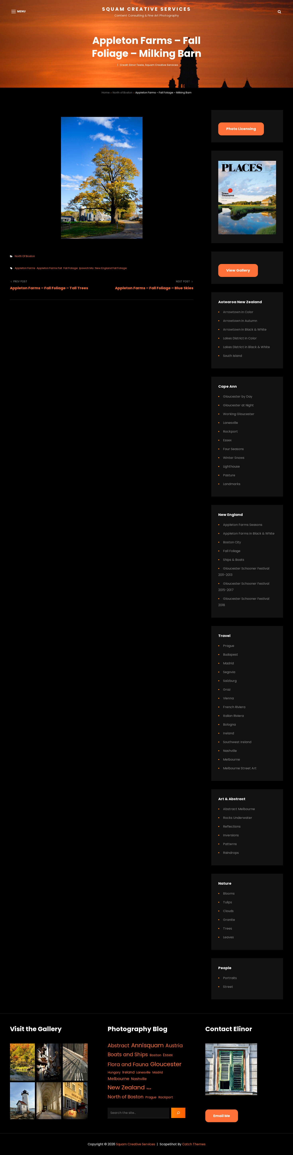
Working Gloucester (238, 414)
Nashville (230, 750)
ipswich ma (86, 268)
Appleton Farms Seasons (242, 524)
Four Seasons (233, 449)
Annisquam (147, 1045)
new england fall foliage (111, 268)
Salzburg (230, 680)
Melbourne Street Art (240, 768)
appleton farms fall (49, 268)
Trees (227, 928)
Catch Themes (193, 1144)
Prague (228, 646)
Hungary (114, 1072)
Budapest (230, 654)
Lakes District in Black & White (246, 347)
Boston (155, 1055)
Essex (227, 440)
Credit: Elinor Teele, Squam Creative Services (149, 65)
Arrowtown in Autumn (240, 320)
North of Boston (122, 92)
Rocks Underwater (237, 817)
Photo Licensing (241, 128)
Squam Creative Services (146, 9)
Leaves (228, 937)
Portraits (230, 978)
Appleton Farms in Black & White (248, 533)
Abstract (118, 1045)
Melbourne (231, 759)
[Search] (178, 1113)
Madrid (228, 663)
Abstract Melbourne (239, 809)
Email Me (221, 1115)
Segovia (229, 672)
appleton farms (25, 268)
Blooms (229, 893)
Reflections (232, 826)
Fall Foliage (231, 551)
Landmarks (231, 484)
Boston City (232, 542)
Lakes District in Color (240, 338)
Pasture (229, 475)
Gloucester (166, 1064)
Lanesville (230, 422)
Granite (229, 919)
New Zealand (126, 1087)
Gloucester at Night (238, 405)
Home (106, 92)
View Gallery (238, 270)
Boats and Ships (128, 1054)
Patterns (230, 844)
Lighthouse (231, 466)
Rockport (230, 431)
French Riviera (234, 707)
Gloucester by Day (237, 396)
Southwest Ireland (237, 742)
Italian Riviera (233, 715)
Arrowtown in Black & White (244, 329)
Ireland (228, 733)
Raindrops (231, 852)
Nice (148, 1088)
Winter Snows (233, 457)
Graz (227, 689)
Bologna (229, 724)
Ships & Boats (233, 559)
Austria (174, 1045)
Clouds (228, 911)
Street (228, 986)
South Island (232, 355)
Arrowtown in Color (238, 312)
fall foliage (70, 268)
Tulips (227, 902)
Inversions (231, 835)
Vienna (228, 698)
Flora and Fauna (128, 1064)
